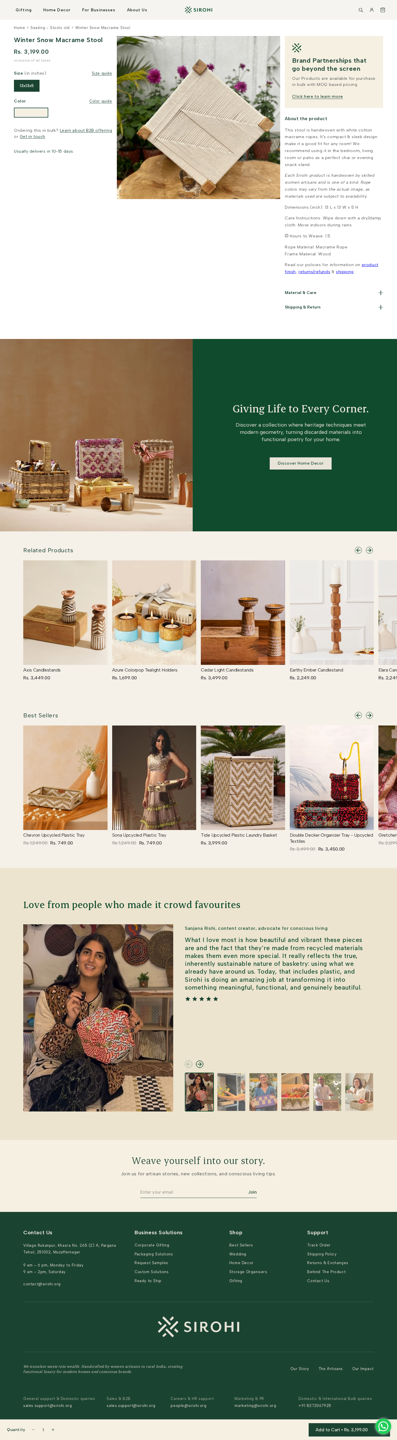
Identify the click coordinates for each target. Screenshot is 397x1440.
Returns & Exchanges (327, 1263)
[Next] (369, 550)
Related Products (48, 550)
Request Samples (151, 1263)
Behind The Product (326, 1272)
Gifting (24, 10)
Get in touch (32, 136)
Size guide (102, 73)
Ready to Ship (148, 1281)
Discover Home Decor (300, 463)
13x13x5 (27, 85)
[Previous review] (188, 1064)
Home (19, 28)
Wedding (237, 1254)
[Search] (360, 9)
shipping (345, 271)
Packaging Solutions (154, 1254)
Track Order (319, 1245)
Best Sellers (40, 715)
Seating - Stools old (50, 28)
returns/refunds (314, 271)
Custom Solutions (152, 1272)
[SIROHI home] (198, 9)
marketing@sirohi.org (255, 1405)
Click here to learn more (317, 96)
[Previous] (358, 550)
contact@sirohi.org (42, 1284)
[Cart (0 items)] (382, 9)
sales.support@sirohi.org (47, 1405)
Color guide (100, 101)
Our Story (299, 1369)
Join (252, 1192)
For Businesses (98, 10)
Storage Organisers (248, 1272)
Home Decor (57, 10)
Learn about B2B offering (86, 130)
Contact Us (318, 1281)
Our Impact (363, 1369)
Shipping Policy (322, 1254)
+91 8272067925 (314, 1405)
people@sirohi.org (188, 1405)
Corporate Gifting (152, 1245)
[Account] (371, 9)
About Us (137, 10)
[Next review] (199, 1064)
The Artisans (331, 1369)
